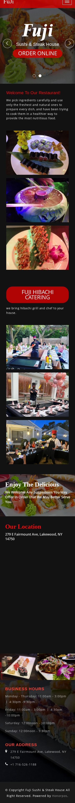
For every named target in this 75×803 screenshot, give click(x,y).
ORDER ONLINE (37, 53)
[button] (2, 42)
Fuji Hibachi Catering (38, 294)
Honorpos (59, 796)
